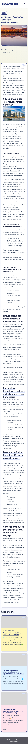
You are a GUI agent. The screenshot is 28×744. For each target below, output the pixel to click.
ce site (16, 191)
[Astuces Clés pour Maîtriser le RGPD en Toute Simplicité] (14, 622)
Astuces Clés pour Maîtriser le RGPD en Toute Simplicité (12, 634)
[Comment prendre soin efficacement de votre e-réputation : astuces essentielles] (14, 659)
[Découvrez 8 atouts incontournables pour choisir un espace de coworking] (14, 698)
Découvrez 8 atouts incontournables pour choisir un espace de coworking (13, 711)
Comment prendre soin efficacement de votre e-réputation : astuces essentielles (13, 672)
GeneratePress (14, 741)
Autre (4, 12)
